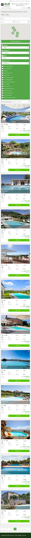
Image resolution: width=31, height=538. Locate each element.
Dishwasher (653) (7, 90)
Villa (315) (6, 70)
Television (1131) (7, 86)
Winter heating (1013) (8, 93)
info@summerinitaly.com (6, 8)
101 (25, 529)
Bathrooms (7, 61)
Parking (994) (6, 84)
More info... (18, 134)
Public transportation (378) (9, 97)
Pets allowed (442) (7, 95)
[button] (28, 105)
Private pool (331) (7, 68)
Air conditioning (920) (8, 79)
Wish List (12, 1)
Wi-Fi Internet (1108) (8, 73)
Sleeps (5, 45)
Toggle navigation (2, 4)
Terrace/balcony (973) (8, 77)
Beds (5, 55)
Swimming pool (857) (8, 66)
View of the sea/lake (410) (9, 82)
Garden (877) (6, 75)
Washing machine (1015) (9, 88)
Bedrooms (6, 50)
